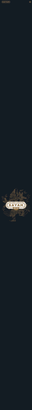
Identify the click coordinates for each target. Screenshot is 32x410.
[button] (30, 2)
